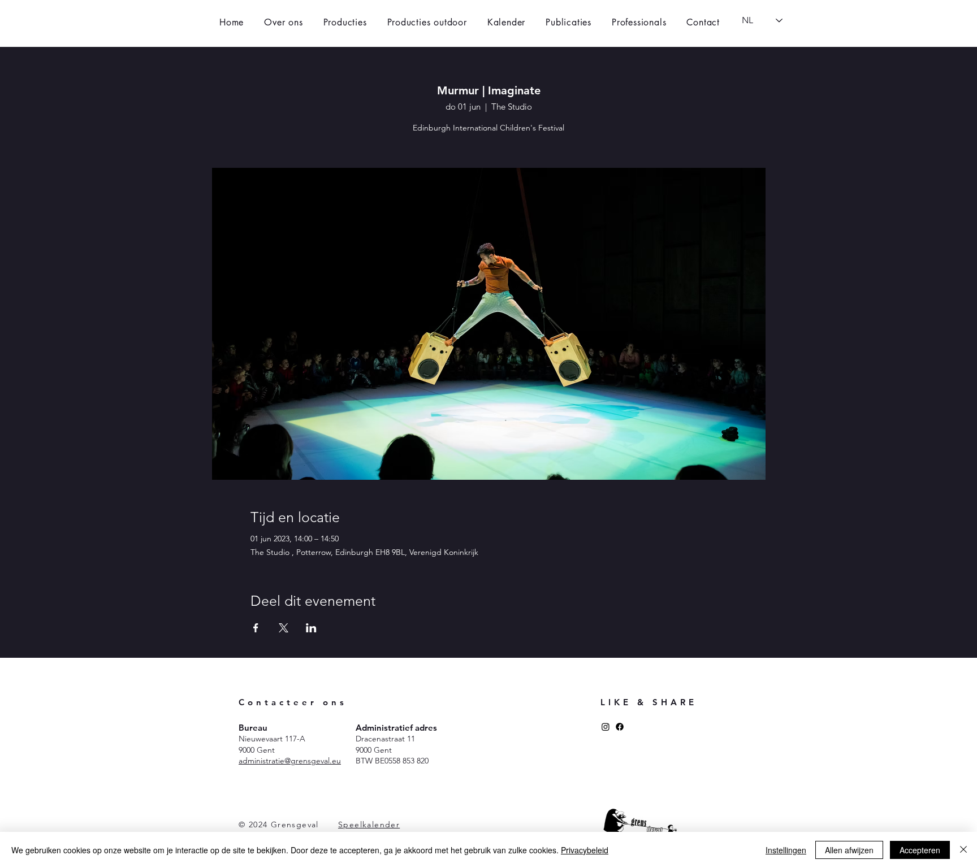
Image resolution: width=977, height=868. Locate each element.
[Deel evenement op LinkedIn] (311, 627)
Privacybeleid (584, 850)
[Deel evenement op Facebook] (255, 627)
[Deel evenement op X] (283, 627)
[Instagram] (605, 727)
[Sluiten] (963, 850)
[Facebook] (620, 727)
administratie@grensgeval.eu (290, 761)
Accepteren (920, 850)
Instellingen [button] (786, 850)
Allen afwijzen (849, 850)
